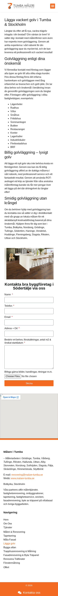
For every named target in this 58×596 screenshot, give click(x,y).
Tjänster (7, 527)
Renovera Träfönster (14, 559)
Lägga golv (9, 543)
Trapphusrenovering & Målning (19, 551)
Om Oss (7, 523)
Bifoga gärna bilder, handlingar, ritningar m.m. (28, 372)
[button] (52, 6)
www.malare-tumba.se (22, 478)
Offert (6, 567)
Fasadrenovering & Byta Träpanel (21, 555)
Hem (5, 519)
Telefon (8, 306)
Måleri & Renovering (14, 532)
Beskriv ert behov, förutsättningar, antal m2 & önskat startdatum (27, 341)
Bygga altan (9, 547)
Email (7, 317)
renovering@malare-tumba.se (27, 474)
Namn (7, 294)
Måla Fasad (9, 539)
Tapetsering (9, 535)
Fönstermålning (11, 563)
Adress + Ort (11, 328)
